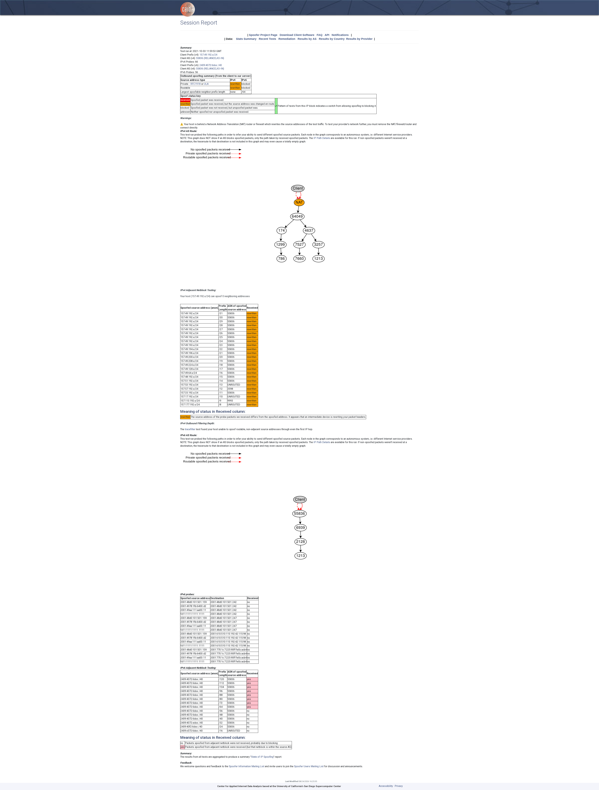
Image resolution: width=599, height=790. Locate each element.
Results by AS (307, 38)
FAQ (319, 35)
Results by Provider (359, 38)
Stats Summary (246, 38)
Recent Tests (267, 38)
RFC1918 (195, 83)
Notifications (340, 35)
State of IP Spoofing (262, 756)
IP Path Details (322, 138)
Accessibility (386, 786)
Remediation (286, 38)
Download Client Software (297, 35)
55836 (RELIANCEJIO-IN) (210, 58)
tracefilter (190, 429)
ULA (206, 83)
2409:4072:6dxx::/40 (211, 65)
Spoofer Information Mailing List (246, 766)
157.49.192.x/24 (208, 54)
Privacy (399, 786)
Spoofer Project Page (263, 35)
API (327, 35)
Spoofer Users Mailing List (309, 766)
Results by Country (332, 38)
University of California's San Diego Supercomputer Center (309, 786)
